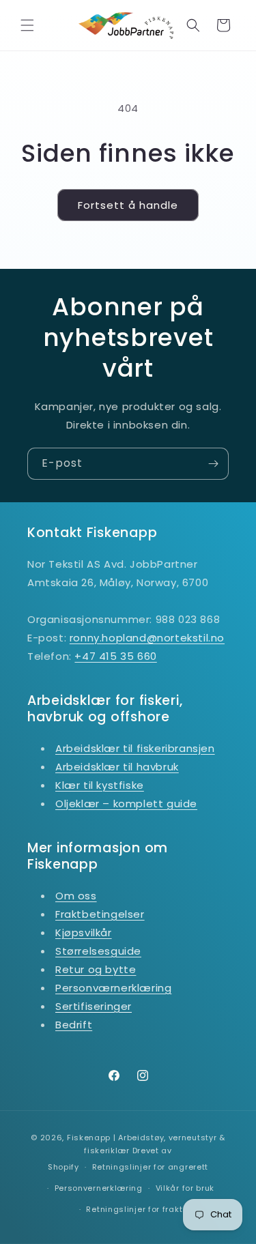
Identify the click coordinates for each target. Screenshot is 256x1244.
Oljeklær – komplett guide (126, 803)
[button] (27, 25)
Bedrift (73, 1024)
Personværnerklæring (113, 988)
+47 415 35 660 (115, 656)
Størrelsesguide (98, 951)
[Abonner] (213, 464)
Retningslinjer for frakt (134, 1209)
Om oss (76, 895)
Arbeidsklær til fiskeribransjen (135, 748)
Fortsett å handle (128, 205)
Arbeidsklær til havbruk (117, 767)
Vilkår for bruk (185, 1188)
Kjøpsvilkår (83, 932)
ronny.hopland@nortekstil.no (147, 638)
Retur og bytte (95, 969)
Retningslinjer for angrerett (150, 1166)
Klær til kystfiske (99, 785)
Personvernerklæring (99, 1188)
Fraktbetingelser (100, 914)
